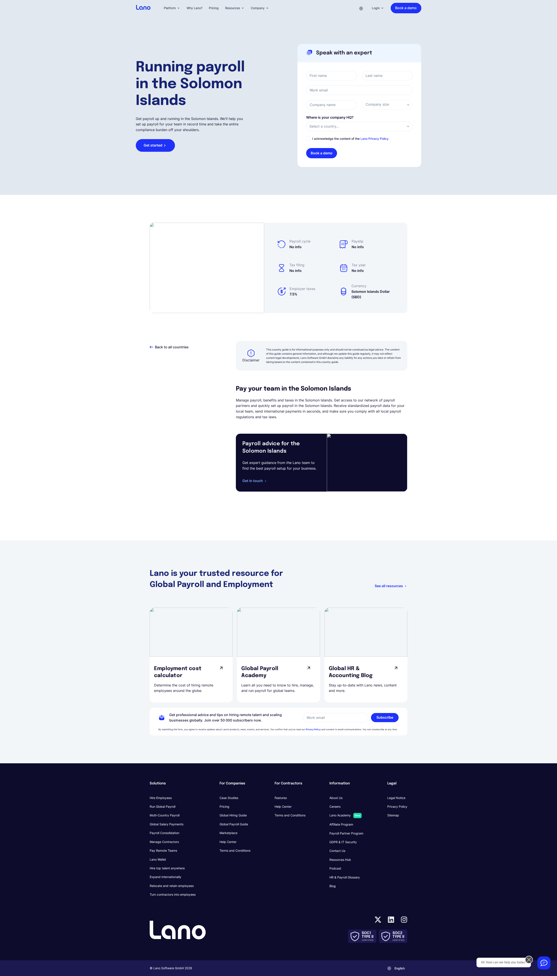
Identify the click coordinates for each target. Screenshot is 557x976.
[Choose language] (361, 8)
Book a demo (321, 153)
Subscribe (384, 717)
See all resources (389, 586)
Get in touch (252, 481)
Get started (153, 145)
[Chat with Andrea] (543, 962)
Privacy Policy (313, 729)
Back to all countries (172, 347)
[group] (191, 655)
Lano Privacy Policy (374, 138)
